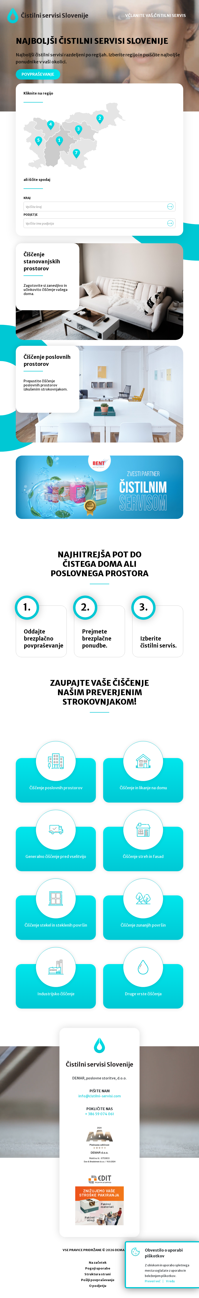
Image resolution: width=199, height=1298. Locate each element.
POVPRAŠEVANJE (38, 74)
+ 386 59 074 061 (99, 1114)
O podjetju (97, 1286)
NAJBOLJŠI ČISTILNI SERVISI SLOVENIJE (92, 41)
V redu (170, 1281)
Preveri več (152, 1281)
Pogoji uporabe (97, 1268)
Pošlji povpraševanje (97, 1280)
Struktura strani (97, 1274)
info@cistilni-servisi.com (99, 1096)
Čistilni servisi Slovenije (54, 15)
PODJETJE (31, 214)
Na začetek (98, 1263)
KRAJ (27, 198)
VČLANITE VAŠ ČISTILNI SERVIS (155, 15)
